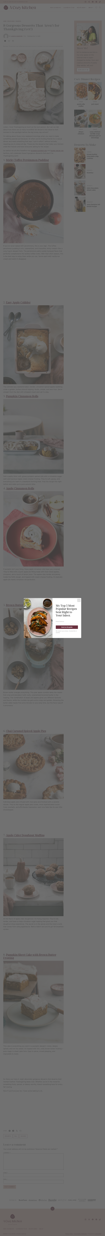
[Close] (79, 600)
